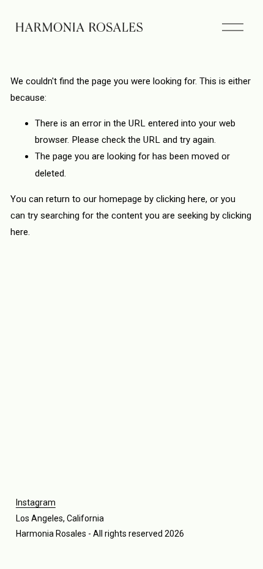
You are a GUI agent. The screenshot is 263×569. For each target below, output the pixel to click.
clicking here (181, 199)
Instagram (36, 502)
